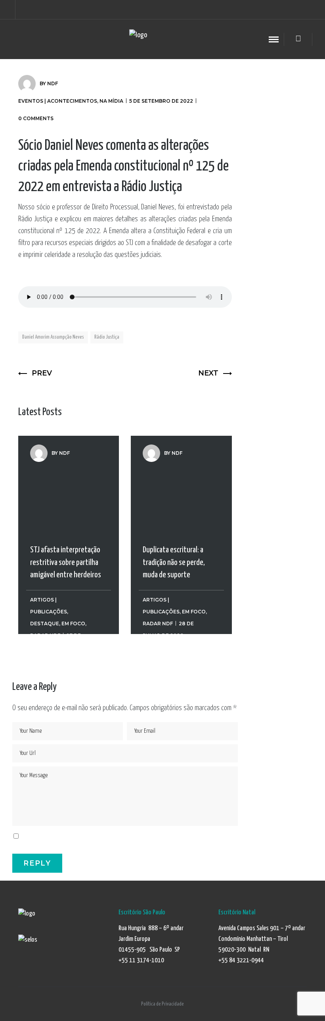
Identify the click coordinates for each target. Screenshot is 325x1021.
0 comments (36, 118)
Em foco (73, 623)
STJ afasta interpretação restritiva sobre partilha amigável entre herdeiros (65, 490)
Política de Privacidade (162, 1004)
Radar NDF (158, 623)
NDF (52, 83)
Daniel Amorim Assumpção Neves (53, 337)
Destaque (44, 623)
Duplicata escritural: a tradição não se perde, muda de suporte (174, 490)
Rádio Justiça (106, 337)
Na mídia (111, 101)
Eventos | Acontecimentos (57, 101)
